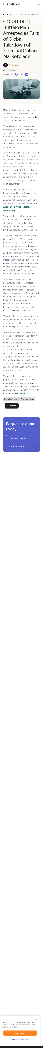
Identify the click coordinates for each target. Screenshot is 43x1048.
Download (11, 406)
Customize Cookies (20, 1039)
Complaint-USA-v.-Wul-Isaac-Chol (19, 399)
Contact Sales (17, 446)
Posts (5, 14)
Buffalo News (18, 393)
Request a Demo (18, 438)
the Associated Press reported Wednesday (20, 207)
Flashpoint (13, 65)
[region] (20, 1031)
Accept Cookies (19, 1033)
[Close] (36, 1019)
